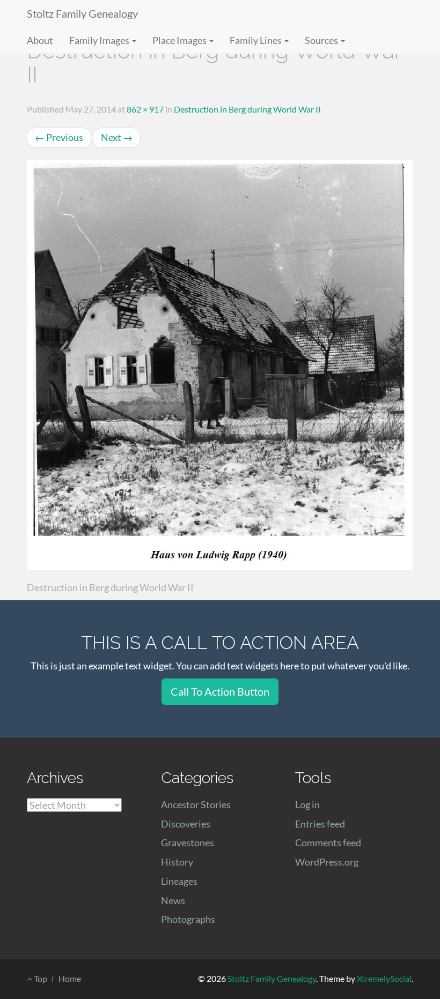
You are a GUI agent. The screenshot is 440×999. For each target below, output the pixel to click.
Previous (59, 137)
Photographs (188, 919)
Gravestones (187, 842)
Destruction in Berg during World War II (247, 109)
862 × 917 (145, 109)
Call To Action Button (220, 691)
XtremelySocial (384, 978)
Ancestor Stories (196, 804)
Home (69, 978)
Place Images (180, 40)
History (177, 862)
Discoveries (185, 824)
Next (117, 137)
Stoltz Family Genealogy (82, 13)
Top (39, 978)
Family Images (100, 40)
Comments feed (328, 842)
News (173, 900)
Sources (322, 40)
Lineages (179, 881)
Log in (307, 804)
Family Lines (256, 40)
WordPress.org (326, 862)
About (40, 40)
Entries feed (320, 824)
